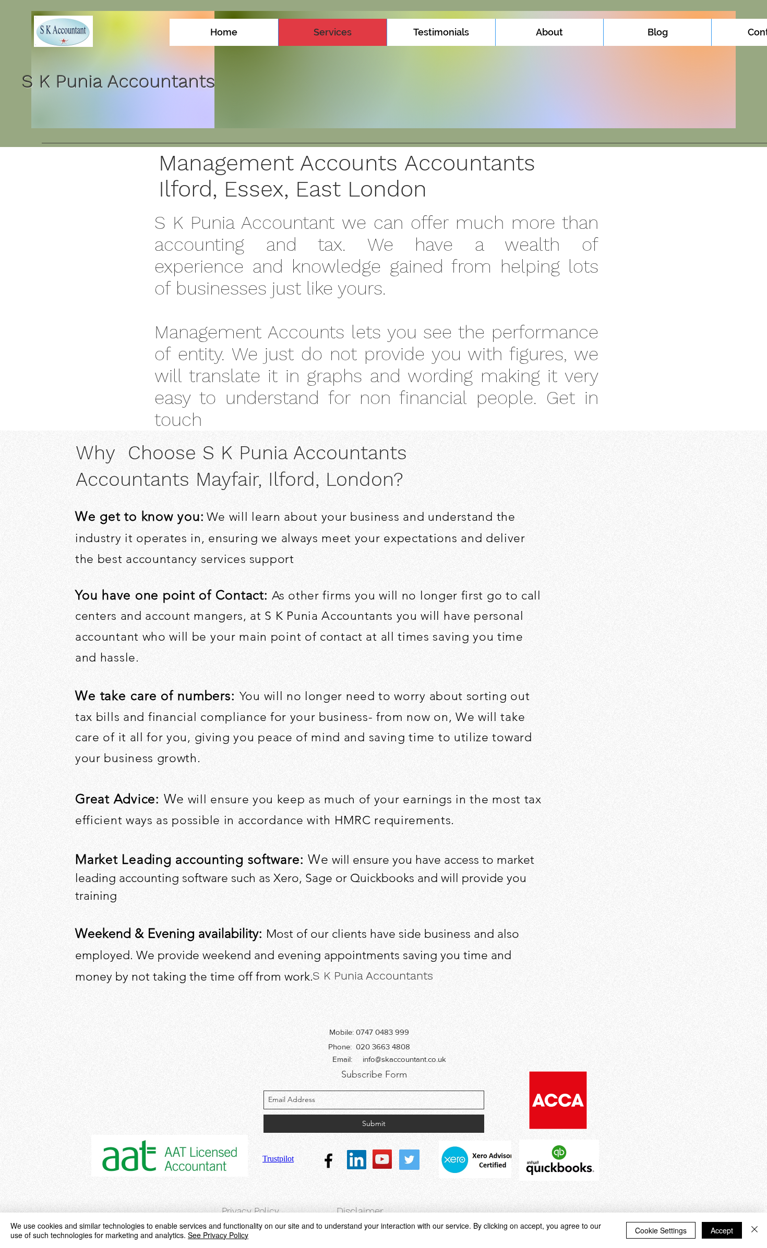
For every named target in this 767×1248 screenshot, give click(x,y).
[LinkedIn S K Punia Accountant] (356, 1159)
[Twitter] (409, 1159)
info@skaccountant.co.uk (404, 1059)
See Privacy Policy (218, 1235)
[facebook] (328, 1160)
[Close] (754, 1230)
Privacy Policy (250, 1210)
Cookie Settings (661, 1230)
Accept (722, 1230)
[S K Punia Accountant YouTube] (382, 1159)
